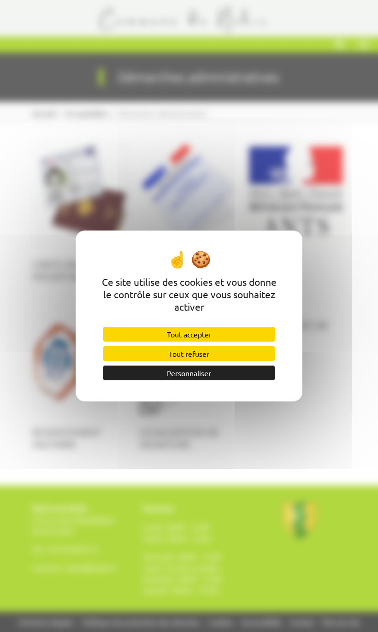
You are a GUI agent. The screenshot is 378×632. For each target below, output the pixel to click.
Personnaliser (189, 373)
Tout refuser (189, 353)
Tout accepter (189, 334)
